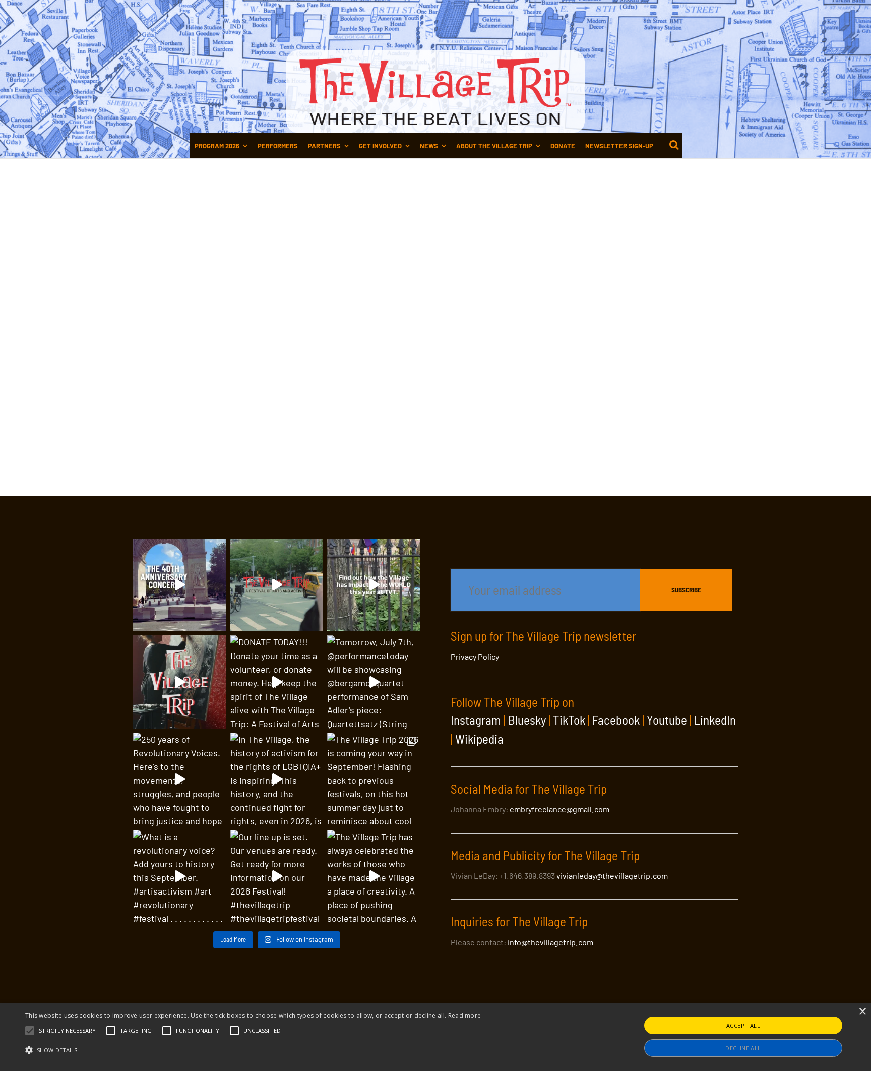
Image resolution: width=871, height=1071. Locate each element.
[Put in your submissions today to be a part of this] (179, 682)
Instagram (476, 719)
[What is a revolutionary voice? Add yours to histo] (179, 876)
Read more (464, 1015)
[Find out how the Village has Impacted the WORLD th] (373, 585)
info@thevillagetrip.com (550, 942)
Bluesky (527, 719)
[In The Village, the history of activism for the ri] (277, 779)
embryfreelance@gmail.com (559, 809)
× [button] (862, 1012)
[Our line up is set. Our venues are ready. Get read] (277, 876)
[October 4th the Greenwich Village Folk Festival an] (179, 585)
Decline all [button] (743, 1048)
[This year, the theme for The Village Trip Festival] (277, 585)
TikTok (569, 719)
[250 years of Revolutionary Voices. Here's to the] (179, 779)
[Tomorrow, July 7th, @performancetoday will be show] (373, 682)
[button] (67, 1031)
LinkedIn (715, 719)
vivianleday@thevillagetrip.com (612, 875)
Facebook (616, 719)
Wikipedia (479, 738)
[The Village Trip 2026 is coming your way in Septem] (373, 779)
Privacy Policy (475, 656)
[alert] (435, 1037)
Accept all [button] (743, 1025)
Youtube (667, 719)
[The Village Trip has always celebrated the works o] (373, 876)
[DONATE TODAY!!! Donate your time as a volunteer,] (277, 682)
